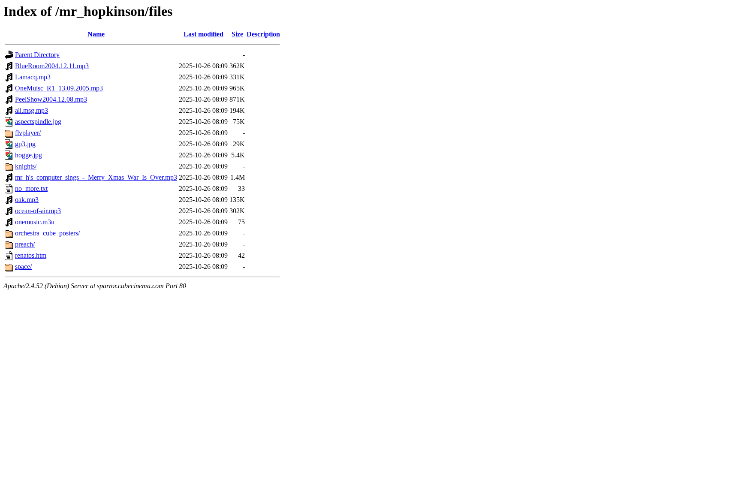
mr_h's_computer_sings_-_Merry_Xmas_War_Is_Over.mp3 (96, 177)
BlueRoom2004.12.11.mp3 (52, 65)
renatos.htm (30, 255)
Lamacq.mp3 (33, 77)
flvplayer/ (28, 132)
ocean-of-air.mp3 (38, 210)
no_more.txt (31, 188)
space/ (23, 266)
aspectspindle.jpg (38, 121)
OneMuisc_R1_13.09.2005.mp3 (59, 88)
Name (96, 34)
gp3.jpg (25, 144)
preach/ (25, 244)
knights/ (25, 166)
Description (263, 34)
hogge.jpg (28, 155)
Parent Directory (37, 54)
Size (237, 34)
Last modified (203, 34)
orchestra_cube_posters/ (47, 233)
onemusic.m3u (34, 222)
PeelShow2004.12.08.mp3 (51, 99)
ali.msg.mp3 (31, 110)
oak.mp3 (27, 199)
